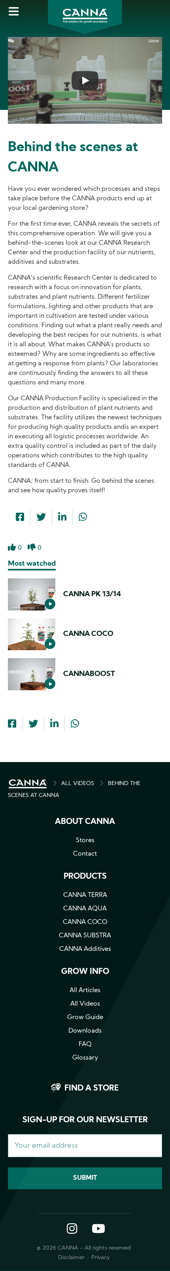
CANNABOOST (89, 674)
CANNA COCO (88, 634)
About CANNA (85, 822)
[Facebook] (20, 518)
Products (85, 877)
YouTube (98, 1229)
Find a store (91, 1088)
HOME (27, 784)
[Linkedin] (62, 518)
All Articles (85, 990)
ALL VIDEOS (77, 784)
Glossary (85, 1058)
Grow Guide (85, 1017)
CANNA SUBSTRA (85, 936)
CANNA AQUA (85, 909)
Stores (85, 840)
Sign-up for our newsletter (85, 1120)
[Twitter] (41, 518)
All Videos (85, 1004)
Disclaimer (71, 1258)
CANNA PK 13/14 (92, 594)
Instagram (72, 1229)
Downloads (85, 1031)
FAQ (85, 1044)
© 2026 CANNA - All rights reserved (84, 1248)
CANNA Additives (85, 949)
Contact (85, 854)
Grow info (85, 972)
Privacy (100, 1258)
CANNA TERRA (85, 895)
